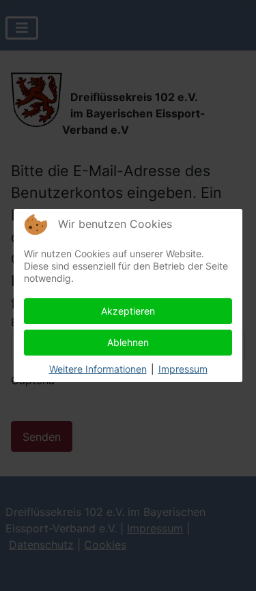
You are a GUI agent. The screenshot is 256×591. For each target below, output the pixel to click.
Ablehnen (128, 342)
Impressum (183, 369)
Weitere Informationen (98, 369)
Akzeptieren (128, 311)
